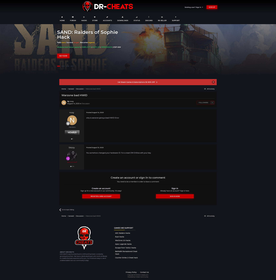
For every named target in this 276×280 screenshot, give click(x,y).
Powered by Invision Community (138, 277)
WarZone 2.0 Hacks (122, 240)
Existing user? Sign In (193, 7)
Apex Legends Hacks (123, 244)
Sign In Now (175, 196)
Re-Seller (162, 20)
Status (137, 20)
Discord (149, 20)
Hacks (84, 20)
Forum (73, 20)
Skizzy (72, 147)
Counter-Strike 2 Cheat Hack (126, 258)
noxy (72, 101)
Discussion (86, 104)
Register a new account (101, 196)
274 (73, 166)
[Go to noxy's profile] (63, 102)
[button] (268, 50)
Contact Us (144, 272)
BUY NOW (63, 53)
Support (176, 20)
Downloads (122, 20)
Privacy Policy (131, 272)
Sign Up (212, 7)
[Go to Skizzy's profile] (72, 155)
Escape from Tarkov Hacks (125, 248)
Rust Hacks (119, 237)
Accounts (107, 20)
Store (95, 20)
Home (62, 20)
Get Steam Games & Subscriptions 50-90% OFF (136, 82)
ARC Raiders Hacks (122, 233)
